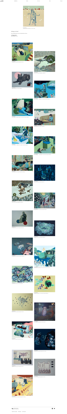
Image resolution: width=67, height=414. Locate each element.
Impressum (19, 411)
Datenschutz (24, 411)
